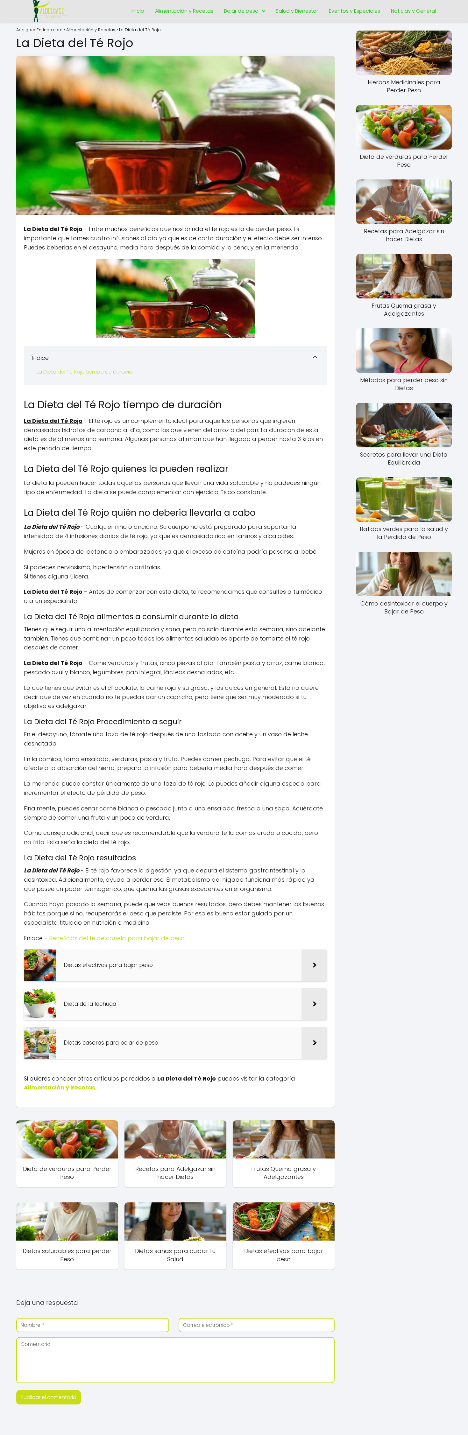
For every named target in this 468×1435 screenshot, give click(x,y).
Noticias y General (413, 11)
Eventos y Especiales (354, 11)
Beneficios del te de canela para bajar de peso (117, 938)
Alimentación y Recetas (184, 11)
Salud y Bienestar (297, 11)
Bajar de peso (241, 11)
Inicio (137, 11)
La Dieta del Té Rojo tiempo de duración (86, 371)
